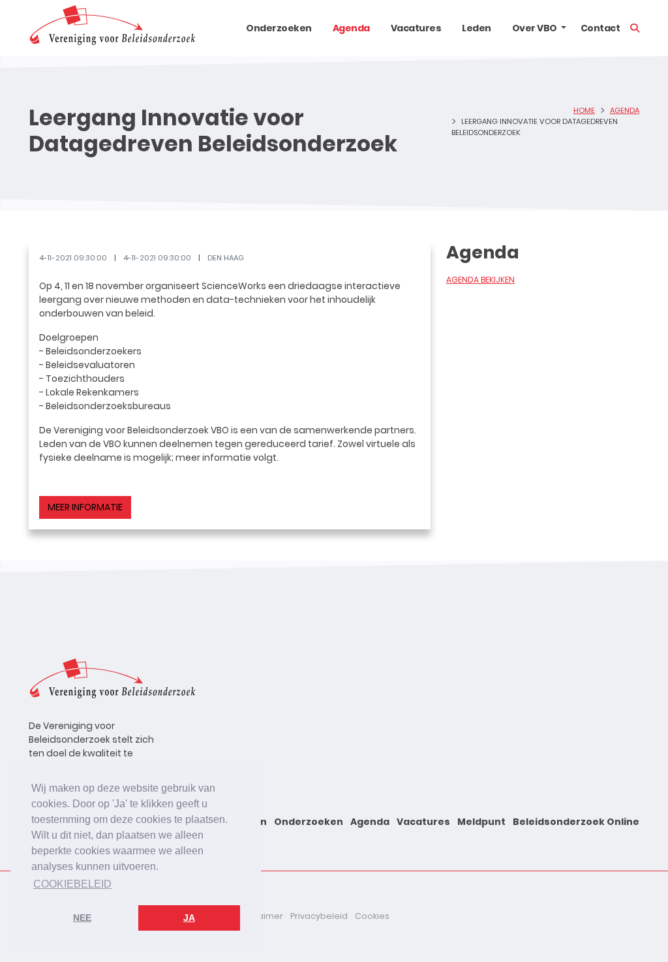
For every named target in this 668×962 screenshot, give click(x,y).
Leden (476, 28)
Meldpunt (481, 821)
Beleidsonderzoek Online (576, 821)
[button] (563, 28)
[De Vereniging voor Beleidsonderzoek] (112, 28)
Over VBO (534, 28)
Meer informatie (85, 507)
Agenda (351, 28)
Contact (600, 28)
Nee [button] (82, 917)
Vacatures (416, 28)
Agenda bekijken (480, 279)
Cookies (372, 916)
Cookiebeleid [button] (72, 884)
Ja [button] (189, 917)
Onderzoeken (279, 28)
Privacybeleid (319, 916)
